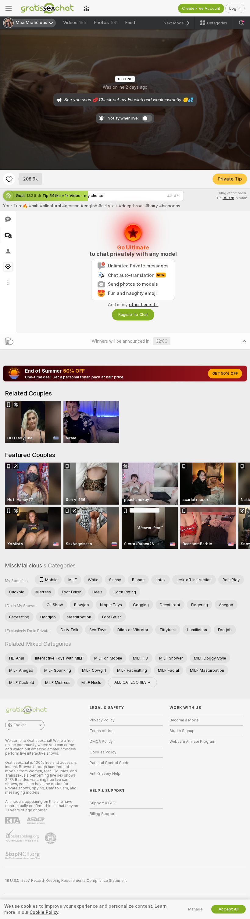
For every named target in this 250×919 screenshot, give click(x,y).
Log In (235, 8)
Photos (106, 22)
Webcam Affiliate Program (192, 741)
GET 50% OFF (225, 373)
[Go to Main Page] (47, 8)
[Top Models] (86, 8)
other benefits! (144, 304)
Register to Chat (133, 314)
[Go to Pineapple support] (51, 838)
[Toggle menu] (8, 8)
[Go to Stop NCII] (23, 855)
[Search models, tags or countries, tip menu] (241, 22)
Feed (130, 22)
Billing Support (103, 814)
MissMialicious (23, 565)
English (20, 725)
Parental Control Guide (109, 763)
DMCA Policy (101, 741)
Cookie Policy (44, 912)
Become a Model (184, 720)
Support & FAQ (103, 803)
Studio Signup (182, 731)
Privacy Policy (102, 720)
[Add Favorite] (9, 179)
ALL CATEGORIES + (132, 682)
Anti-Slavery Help (105, 773)
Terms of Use (101, 731)
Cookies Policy (103, 752)
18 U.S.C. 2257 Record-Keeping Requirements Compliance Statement (66, 880)
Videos (74, 22)
